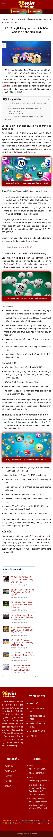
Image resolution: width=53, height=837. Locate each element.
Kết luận (8, 120)
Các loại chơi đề (18, 114)
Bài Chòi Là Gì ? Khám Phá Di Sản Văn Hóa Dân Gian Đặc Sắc (22, 592)
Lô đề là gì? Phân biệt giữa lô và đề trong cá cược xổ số (28, 104)
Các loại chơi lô (18, 111)
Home (4, 19)
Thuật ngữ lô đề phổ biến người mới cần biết (26, 117)
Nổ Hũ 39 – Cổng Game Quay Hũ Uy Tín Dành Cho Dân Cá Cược (22, 629)
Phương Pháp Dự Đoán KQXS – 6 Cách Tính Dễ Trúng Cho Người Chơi (21, 667)
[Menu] (3, 4)
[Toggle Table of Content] (46, 100)
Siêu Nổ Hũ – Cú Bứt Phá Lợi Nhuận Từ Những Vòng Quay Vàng (22, 655)
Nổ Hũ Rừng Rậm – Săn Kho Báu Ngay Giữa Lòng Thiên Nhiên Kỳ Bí (22, 617)
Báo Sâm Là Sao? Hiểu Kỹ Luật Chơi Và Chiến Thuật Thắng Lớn (22, 604)
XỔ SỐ (11, 19)
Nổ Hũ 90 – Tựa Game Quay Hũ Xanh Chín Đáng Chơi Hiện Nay (22, 642)
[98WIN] (26, 4)
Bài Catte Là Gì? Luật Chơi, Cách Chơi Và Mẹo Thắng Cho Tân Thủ (22, 579)
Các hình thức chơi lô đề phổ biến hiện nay (25, 109)
